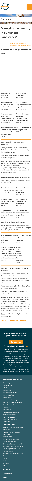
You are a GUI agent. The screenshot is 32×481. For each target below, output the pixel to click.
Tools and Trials (9, 424)
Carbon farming (8, 385)
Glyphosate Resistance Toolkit (12, 444)
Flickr (4, 466)
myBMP (5, 477)
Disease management (10, 393)
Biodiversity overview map (18, 43)
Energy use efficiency (9, 395)
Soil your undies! (8, 451)
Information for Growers (12, 380)
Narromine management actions (20, 46)
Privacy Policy (7, 473)
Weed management (9, 417)
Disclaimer (6, 469)
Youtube (5, 461)
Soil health (6, 407)
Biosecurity (6, 383)
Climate (5, 388)
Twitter (5, 458)
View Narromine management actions (14, 320)
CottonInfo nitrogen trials (11, 439)
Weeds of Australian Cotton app (13, 453)
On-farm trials (7, 437)
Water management (9, 415)
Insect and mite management (12, 400)
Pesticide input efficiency (10, 405)
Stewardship (7, 410)
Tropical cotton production (11, 412)
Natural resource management (13, 402)
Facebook (6, 463)
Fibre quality (7, 397)
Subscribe (16, 342)
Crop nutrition (7, 390)
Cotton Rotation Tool (9, 442)
